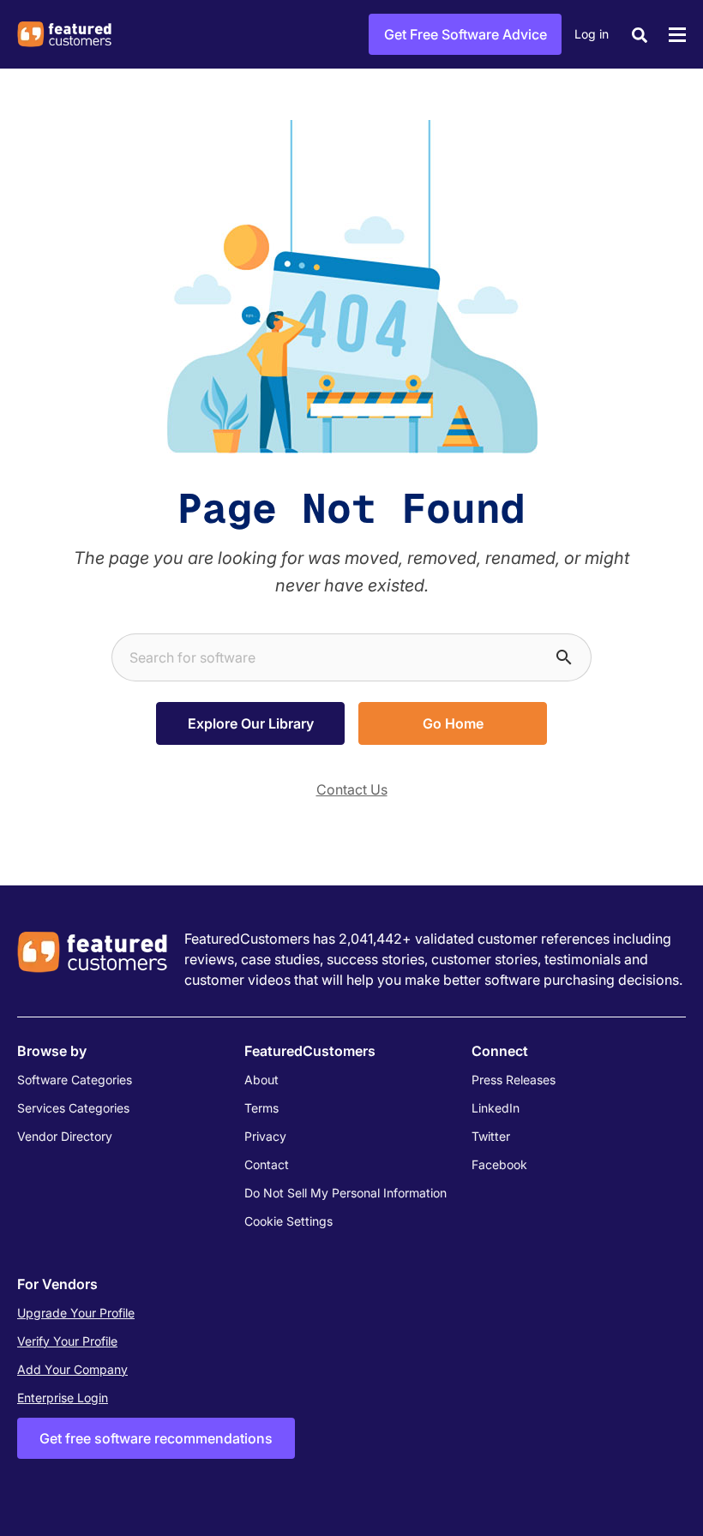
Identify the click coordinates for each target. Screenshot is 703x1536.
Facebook (499, 1164)
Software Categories (74, 1079)
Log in (591, 34)
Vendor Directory (64, 1136)
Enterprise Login (62, 1397)
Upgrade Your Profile (76, 1312)
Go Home (453, 723)
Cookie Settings (288, 1221)
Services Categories (73, 1108)
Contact (266, 1164)
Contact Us (352, 789)
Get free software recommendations (156, 1438)
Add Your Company (72, 1369)
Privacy (265, 1136)
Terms (261, 1108)
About (261, 1079)
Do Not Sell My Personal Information (345, 1192)
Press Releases (514, 1079)
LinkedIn (496, 1108)
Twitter (491, 1136)
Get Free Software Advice (465, 34)
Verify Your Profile (67, 1341)
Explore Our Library (251, 723)
